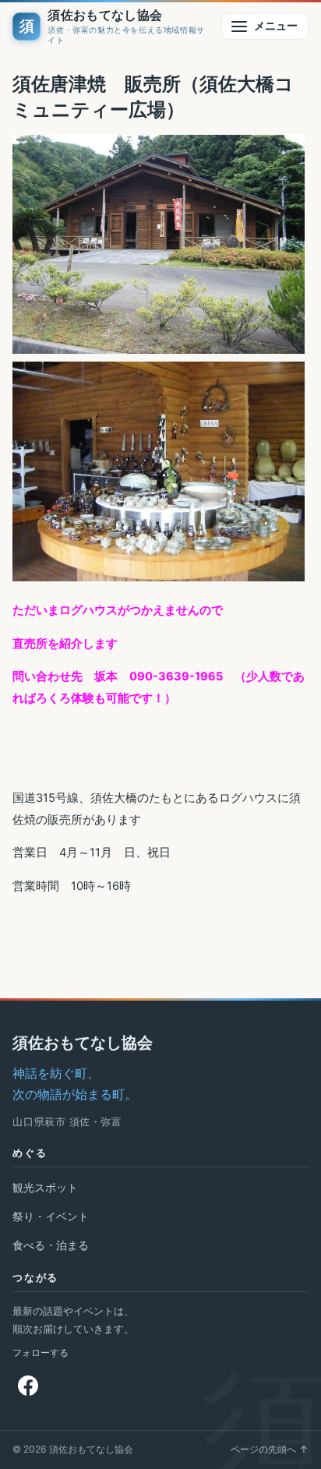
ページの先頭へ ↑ (270, 1449)
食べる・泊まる (50, 1245)
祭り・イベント (50, 1216)
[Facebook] (28, 1385)
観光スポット (45, 1187)
